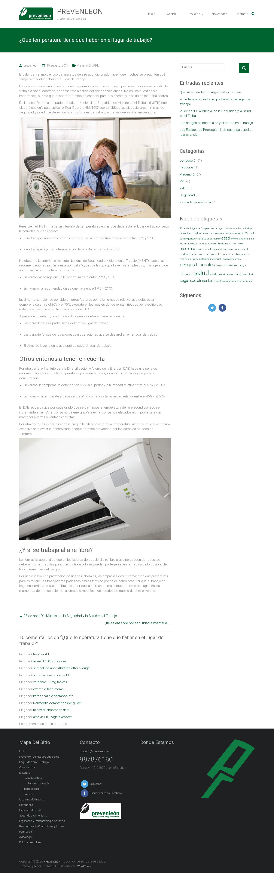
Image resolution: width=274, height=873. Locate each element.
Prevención (84, 65)
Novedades (219, 14)
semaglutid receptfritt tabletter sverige (61, 668)
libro (240, 243)
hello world (41, 654)
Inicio (151, 14)
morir (199, 249)
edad (225, 238)
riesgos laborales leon (227, 265)
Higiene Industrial (30, 810)
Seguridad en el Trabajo (34, 762)
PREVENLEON (80, 11)
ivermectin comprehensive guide (57, 703)
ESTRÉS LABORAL (189, 243)
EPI (252, 238)
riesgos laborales (197, 264)
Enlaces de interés (39, 783)
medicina (187, 249)
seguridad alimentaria (195, 202)
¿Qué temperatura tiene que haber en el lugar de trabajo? (215, 101)
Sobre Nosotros (33, 778)
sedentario (248, 274)
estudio (203, 243)
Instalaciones (32, 788)
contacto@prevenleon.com (95, 751)
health (228, 243)
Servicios (194, 14)
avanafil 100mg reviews (50, 661)
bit (181, 233)
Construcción (27, 767)
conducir (210, 233)
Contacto (242, 14)
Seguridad (187, 195)
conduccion (199, 233)
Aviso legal (25, 837)
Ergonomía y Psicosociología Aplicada (42, 820)
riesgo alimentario (231, 259)
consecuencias (223, 233)
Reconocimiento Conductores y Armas (41, 826)
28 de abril (185, 228)
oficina (223, 249)
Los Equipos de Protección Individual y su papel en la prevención (216, 132)
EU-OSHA (212, 243)
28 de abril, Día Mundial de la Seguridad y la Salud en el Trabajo (68, 616)
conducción (188, 160)
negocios (187, 167)
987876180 (96, 759)
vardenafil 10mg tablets (50, 682)
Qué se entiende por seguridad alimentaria (137, 623)
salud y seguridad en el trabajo (226, 274)
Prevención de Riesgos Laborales (39, 756)
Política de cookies (30, 842)
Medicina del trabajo (31, 799)
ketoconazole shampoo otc (53, 696)
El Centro (170, 14)
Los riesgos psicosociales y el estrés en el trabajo (216, 123)
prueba (227, 254)
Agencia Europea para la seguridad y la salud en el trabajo (222, 228)
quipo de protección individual (205, 259)
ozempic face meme (48, 689)
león (235, 243)
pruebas (235, 254)
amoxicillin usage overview (52, 717)
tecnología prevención (236, 281)
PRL (96, 65)
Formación (25, 831)
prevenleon (31, 65)
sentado (220, 281)
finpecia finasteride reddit (51, 675)
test (251, 281)
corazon (236, 233)
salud (184, 188)
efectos (234, 238)
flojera (221, 243)
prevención (204, 254)
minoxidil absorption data (51, 710)
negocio (215, 249)
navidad (207, 249)
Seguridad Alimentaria (33, 815)
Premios (28, 794)
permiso (232, 249)
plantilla (194, 254)
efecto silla (244, 238)
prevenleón (216, 254)
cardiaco (187, 233)
